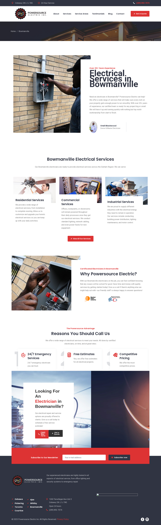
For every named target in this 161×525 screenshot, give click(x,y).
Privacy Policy (63, 519)
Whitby (33, 503)
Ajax (32, 499)
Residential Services (29, 200)
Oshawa (19, 499)
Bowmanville (36, 507)
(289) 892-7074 (142, 3)
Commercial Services (70, 202)
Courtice (19, 510)
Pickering (19, 503)
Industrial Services (120, 202)
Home (13, 31)
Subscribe (120, 457)
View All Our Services (82, 238)
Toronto (19, 507)
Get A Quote (141, 14)
